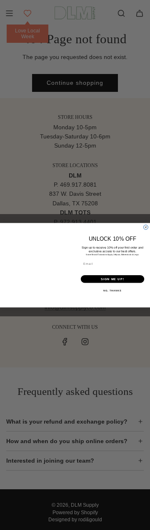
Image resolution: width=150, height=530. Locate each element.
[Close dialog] (145, 227)
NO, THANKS (112, 290)
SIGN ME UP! (112, 279)
